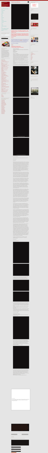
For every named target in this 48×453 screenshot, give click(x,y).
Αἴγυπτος (13, 425)
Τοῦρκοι (12, 430)
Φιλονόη (31, 57)
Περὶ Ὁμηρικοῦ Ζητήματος (3, 74)
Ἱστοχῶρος (12, 450)
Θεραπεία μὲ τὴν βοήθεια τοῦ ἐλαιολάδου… (5, 28)
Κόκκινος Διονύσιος (26, 426)
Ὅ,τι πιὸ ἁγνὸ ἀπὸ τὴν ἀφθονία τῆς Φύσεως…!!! (4, 30)
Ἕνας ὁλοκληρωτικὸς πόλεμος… (14, 434)
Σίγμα (31, 55)
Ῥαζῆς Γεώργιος (24, 429)
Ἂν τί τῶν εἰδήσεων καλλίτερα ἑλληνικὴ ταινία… (4, 9)
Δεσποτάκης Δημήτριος (3, 102)
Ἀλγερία (15, 425)
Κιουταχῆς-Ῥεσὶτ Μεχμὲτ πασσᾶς (22, 426)
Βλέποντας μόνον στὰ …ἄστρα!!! (4, 79)
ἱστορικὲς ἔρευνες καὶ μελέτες (3, 21)
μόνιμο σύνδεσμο (22, 430)
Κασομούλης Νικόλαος (16, 426)
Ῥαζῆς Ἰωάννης (26, 429)
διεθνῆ (2, 16)
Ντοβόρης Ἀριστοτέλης (3, 107)
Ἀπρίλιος (20, 425)
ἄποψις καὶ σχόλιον (3, 10)
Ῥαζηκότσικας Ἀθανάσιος (17, 429)
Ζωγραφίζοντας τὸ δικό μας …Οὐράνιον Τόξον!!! (5, 86)
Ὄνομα (12, 446)
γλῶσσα (2, 15)
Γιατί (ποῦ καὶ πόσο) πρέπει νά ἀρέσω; (4, 66)
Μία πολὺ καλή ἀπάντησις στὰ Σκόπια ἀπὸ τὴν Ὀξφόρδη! (25, 434)
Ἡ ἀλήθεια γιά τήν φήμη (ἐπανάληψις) (4, 75)
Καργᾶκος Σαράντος (3, 109)
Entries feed (2, 95)
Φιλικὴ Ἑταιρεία (17, 430)
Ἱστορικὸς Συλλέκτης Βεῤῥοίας (3, 104)
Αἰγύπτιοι (12, 425)
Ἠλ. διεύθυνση (12, 448)
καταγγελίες (2, 22)
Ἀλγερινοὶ (16, 425)
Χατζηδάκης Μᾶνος (3, 113)
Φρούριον (31, 58)
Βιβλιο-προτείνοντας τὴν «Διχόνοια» (4, 64)
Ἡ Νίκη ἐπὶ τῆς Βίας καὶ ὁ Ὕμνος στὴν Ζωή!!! (5, 80)
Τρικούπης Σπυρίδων (14, 430)
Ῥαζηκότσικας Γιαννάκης (20, 429)
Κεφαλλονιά (19, 426)
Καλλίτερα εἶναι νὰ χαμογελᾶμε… (4, 77)
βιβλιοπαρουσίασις (26, 425)
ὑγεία (1, 27)
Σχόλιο (12, 439)
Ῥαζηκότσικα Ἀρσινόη (13, 429)
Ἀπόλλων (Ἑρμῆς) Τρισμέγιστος (3, 72)
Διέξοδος (25, 277)
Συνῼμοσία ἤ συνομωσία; (3, 60)
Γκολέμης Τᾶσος (32, 53)
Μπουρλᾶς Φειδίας (2, 106)
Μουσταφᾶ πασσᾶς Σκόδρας (26, 427)
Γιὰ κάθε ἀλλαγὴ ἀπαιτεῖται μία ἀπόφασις (4, 90)
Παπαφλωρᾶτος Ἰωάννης (3, 111)
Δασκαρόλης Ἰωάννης (3, 101)
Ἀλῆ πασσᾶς (18, 425)
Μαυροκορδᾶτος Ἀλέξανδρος (14, 427)
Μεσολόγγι (23, 427)
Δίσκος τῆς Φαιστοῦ (3, 73)
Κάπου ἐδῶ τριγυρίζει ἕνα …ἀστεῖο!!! (4, 91)
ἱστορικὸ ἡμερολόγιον (13, 426)
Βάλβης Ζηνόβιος (22, 425)
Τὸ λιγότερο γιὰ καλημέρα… (3, 88)
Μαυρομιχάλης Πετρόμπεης (21, 427)
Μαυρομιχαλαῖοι (17, 427)
